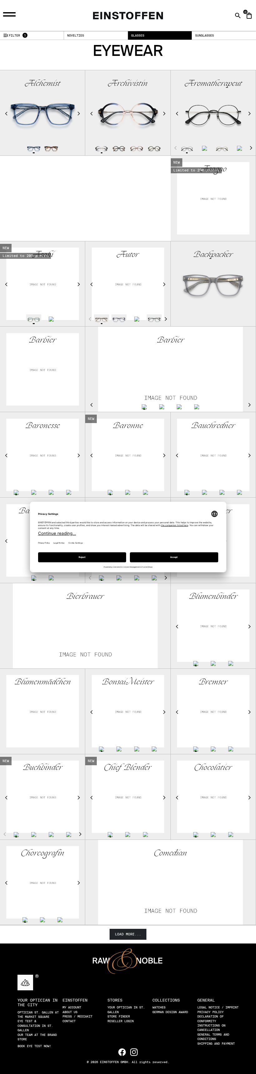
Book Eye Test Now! (34, 1046)
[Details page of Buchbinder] (16, 834)
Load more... (128, 934)
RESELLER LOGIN (120, 1021)
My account (71, 1007)
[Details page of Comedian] (170, 917)
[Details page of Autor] (101, 319)
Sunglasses (204, 35)
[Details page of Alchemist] (33, 148)
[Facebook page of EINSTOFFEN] (123, 1051)
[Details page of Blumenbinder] (195, 663)
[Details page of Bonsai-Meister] (101, 749)
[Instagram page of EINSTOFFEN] (134, 1051)
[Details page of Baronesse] (16, 492)
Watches (158, 1007)
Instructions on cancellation (211, 1027)
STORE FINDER (118, 1016)
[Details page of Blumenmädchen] (42, 711)
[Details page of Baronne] (110, 492)
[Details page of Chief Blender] (110, 834)
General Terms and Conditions (213, 1036)
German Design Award (170, 1012)
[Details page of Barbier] (42, 369)
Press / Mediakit (77, 1016)
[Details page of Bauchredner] (187, 492)
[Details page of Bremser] (195, 749)
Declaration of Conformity (210, 1018)
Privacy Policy (210, 1012)
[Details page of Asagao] (213, 198)
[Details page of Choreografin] (25, 920)
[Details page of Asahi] (33, 319)
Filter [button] (14, 35)
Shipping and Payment (216, 1043)
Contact (69, 1021)
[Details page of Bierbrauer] (85, 660)
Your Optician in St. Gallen (126, 1009)
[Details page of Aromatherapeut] (187, 148)
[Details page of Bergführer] (101, 578)
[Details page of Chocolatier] (195, 834)
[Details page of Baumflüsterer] (33, 578)
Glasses (137, 35)
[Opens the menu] (10, 14)
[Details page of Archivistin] (101, 148)
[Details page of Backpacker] (213, 284)
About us (69, 1012)
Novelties (75, 35)
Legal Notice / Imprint (218, 1007)
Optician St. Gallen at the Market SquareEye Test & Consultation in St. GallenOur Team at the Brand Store (38, 1025)
